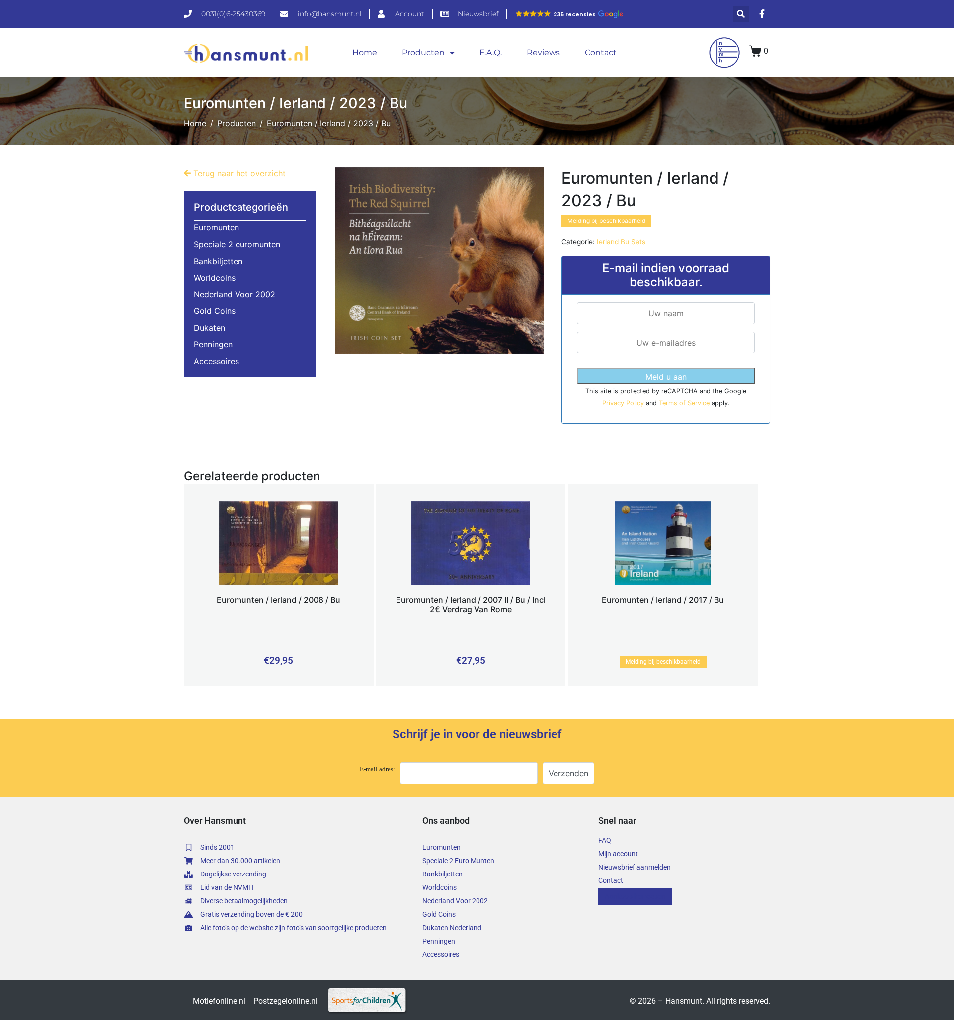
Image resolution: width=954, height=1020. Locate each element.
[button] (569, 14)
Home (364, 52)
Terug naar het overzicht (238, 173)
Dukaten (209, 328)
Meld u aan (666, 377)
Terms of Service (685, 403)
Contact (601, 52)
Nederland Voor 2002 (234, 294)
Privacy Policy (624, 403)
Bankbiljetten (218, 261)
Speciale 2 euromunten (237, 244)
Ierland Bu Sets (621, 242)
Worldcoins (215, 278)
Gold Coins (215, 311)
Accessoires (216, 361)
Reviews (543, 52)
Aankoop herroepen (635, 896)
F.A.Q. (490, 52)
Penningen (213, 344)
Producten (423, 52)
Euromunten (216, 227)
